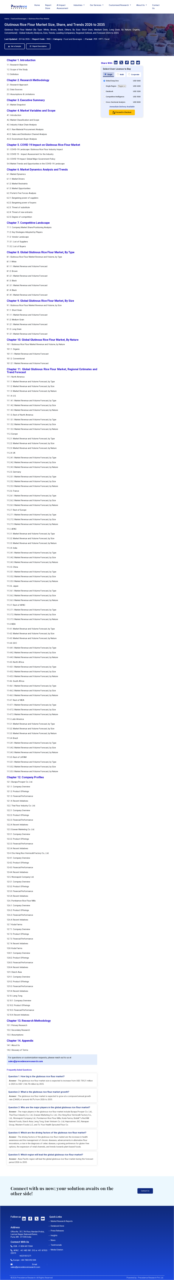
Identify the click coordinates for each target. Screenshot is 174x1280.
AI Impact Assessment (62, 7)
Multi (121, 75)
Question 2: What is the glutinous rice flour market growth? (38, 1092)
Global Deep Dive (112, 81)
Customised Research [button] (119, 5)
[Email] (133, 63)
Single (109, 75)
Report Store (48, 7)
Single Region (111, 86)
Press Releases (57, 1231)
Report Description (39, 46)
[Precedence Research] (19, 7)
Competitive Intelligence (115, 97)
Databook (109, 91)
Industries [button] (78, 5)
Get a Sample (15, 46)
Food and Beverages (19, 19)
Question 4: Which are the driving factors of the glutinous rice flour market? (47, 1132)
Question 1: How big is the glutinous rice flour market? (36, 1076)
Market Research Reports (62, 1221)
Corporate (135, 75)
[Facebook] (127, 63)
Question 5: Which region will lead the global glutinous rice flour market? (45, 1154)
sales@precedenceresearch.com (25, 1061)
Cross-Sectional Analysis (115, 102)
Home (37, 5)
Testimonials (56, 1245)
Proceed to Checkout (123, 112)
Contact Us (155, 7)
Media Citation (57, 1250)
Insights (54, 1235)
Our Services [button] (96, 5)
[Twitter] (121, 63)
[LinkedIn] (116, 63)
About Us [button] (140, 5)
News (53, 1240)
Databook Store (57, 1226)
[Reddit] (138, 63)
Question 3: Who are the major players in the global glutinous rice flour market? (49, 1107)
